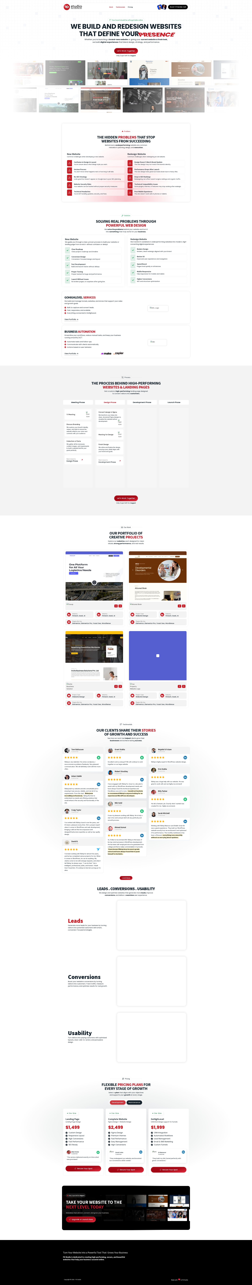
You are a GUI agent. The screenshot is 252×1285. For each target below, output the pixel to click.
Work (111, 7)
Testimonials (120, 7)
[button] (126, 878)
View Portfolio (70, 319)
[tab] (118, 1102)
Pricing (130, 7)
